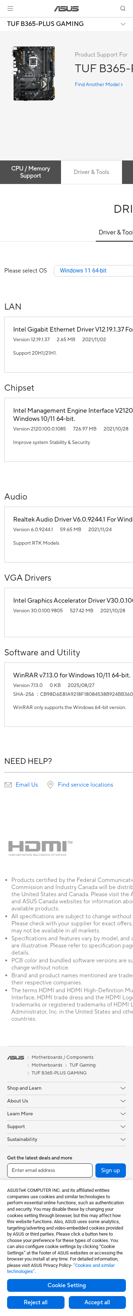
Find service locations (85, 784)
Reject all (36, 1302)
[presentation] (8, 785)
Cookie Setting (67, 1285)
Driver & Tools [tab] (91, 172)
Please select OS (25, 270)
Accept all (97, 1302)
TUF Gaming (83, 1065)
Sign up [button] (110, 1170)
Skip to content (4, 21)
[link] (66, 8)
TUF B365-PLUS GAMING (45, 24)
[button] (10, 8)
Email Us (27, 784)
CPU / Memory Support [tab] (30, 172)
